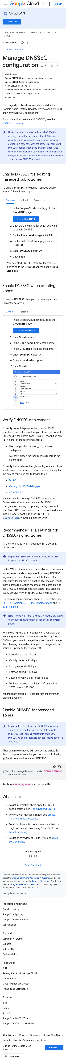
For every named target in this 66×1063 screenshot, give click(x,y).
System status (10, 954)
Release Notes (10, 949)
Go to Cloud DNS (26, 219)
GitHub (6, 968)
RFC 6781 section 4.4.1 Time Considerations (27, 603)
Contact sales (9, 924)
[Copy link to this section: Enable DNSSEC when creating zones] (16, 291)
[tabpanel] (33, 239)
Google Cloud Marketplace (16, 919)
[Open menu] (5, 4)
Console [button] (10, 200)
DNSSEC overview (13, 123)
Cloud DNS (17, 13)
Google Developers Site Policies (24, 884)
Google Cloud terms (53, 1035)
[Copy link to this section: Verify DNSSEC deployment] (53, 420)
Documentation (19, 32)
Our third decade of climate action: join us (25, 1040)
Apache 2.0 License (41, 881)
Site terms (35, 1035)
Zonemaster (16, 492)
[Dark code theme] (54, 766)
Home (5, 32)
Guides (10, 36)
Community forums (12, 938)
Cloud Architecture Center (16, 983)
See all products (11, 909)
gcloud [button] (24, 200)
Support (7, 944)
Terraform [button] (39, 200)
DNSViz (13, 480)
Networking (36, 32)
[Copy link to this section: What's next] (26, 797)
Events (6, 1008)
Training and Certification (15, 989)
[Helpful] (22, 42)
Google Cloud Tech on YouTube (18, 1023)
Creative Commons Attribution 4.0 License (31, 878)
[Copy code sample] (59, 766)
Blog (5, 1003)
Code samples (10, 978)
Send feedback (15, 49)
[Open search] (43, 4)
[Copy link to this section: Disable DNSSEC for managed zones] (16, 715)
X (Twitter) (8, 1013)
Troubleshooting (18, 832)
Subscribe (54, 1047)
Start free (11, 21)
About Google (9, 1035)
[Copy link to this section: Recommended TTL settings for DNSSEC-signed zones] (45, 535)
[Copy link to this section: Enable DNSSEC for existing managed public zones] (45, 180)
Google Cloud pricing (13, 914)
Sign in (58, 4)
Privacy (23, 1035)
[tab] (10, 200)
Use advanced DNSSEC (44, 808)
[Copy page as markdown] (52, 65)
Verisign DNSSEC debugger (24, 486)
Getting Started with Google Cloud (20, 973)
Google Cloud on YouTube (16, 1018)
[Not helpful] (27, 42)
